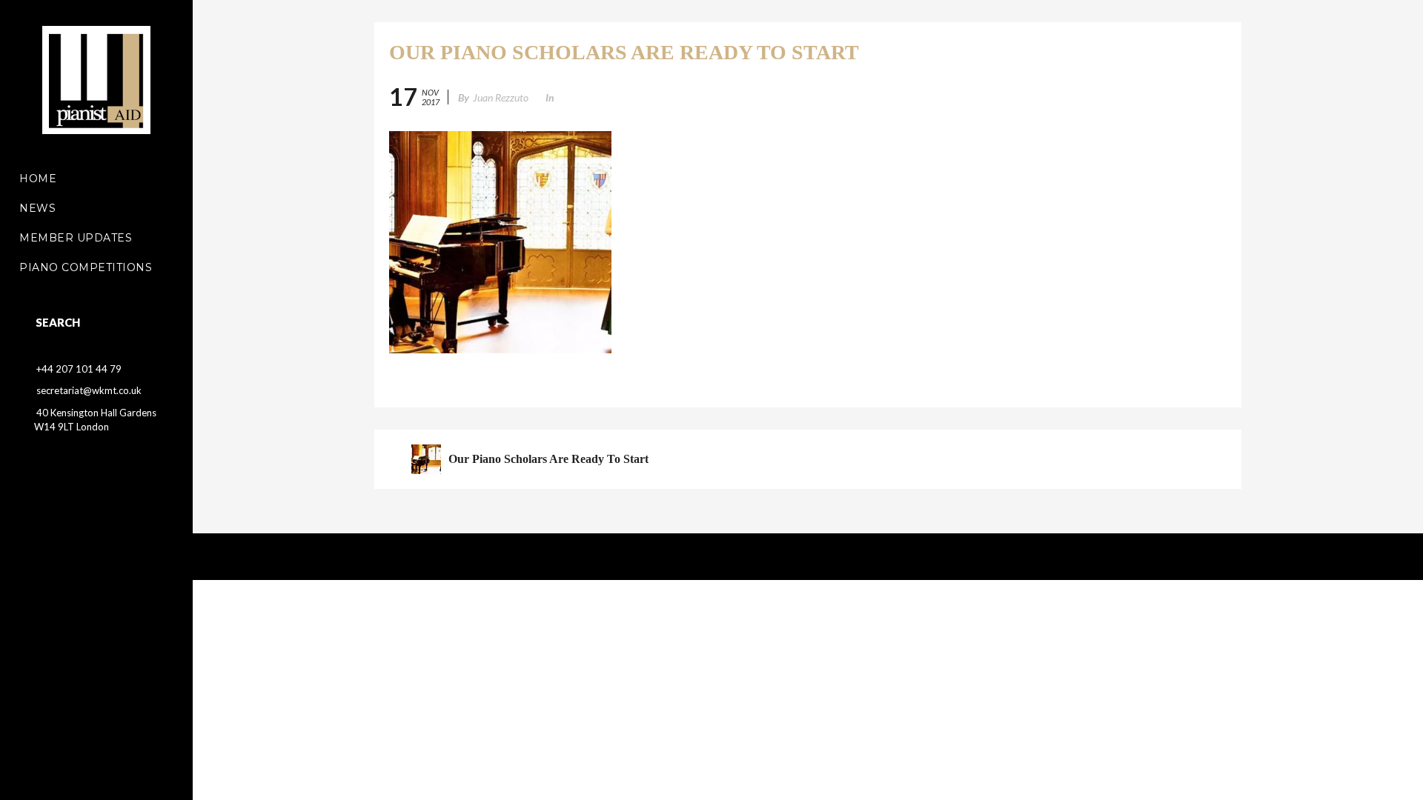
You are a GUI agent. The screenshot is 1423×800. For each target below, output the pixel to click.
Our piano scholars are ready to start (548, 459)
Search (58, 322)
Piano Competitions (85, 267)
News (37, 208)
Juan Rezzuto (500, 97)
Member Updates (75, 237)
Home (37, 178)
